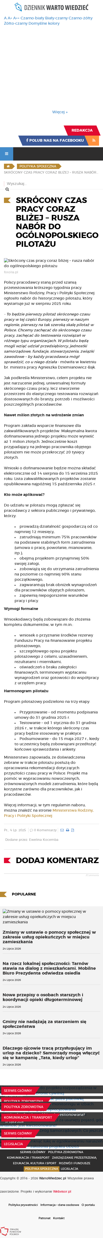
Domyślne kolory (44, 23)
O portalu (88, 1205)
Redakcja (82, 130)
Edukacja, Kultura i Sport (34, 1163)
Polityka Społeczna (41, 1168)
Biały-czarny (56, 18)
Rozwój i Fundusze (74, 1163)
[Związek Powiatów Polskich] (10, 1231)
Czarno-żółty (80, 18)
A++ (16, 18)
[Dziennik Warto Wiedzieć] (51, 7)
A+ (10, 18)
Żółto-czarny (15, 23)
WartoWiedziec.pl (52, 1178)
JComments (92, 875)
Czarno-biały (32, 18)
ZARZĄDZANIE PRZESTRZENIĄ (74, 1157)
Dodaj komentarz (57, 861)
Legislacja (13, 1144)
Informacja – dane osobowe (59, 1205)
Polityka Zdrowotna (23, 1101)
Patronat (44, 1218)
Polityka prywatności (23, 1205)
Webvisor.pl (62, 1191)
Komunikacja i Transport (28, 1117)
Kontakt (58, 1218)
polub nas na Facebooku (56, 140)
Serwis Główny (32, 1152)
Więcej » (60, 112)
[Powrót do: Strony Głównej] (8, 166)
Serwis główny (18, 1090)
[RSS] (94, 141)
